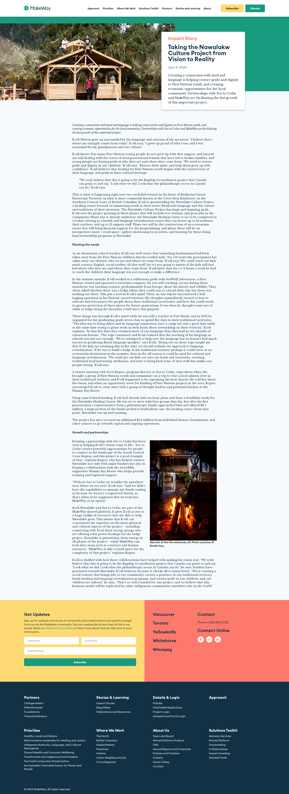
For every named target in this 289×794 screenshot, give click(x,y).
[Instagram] (209, 639)
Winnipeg (162, 649)
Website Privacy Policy (59, 628)
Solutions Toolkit (223, 730)
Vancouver (164, 614)
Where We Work (110, 730)
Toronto (160, 623)
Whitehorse (164, 640)
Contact (206, 614)
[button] (108, 8)
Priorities (32, 730)
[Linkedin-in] (218, 639)
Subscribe (80, 662)
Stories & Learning (112, 697)
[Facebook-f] (201, 639)
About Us (161, 730)
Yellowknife (164, 632)
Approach (218, 697)
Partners (31, 697)
